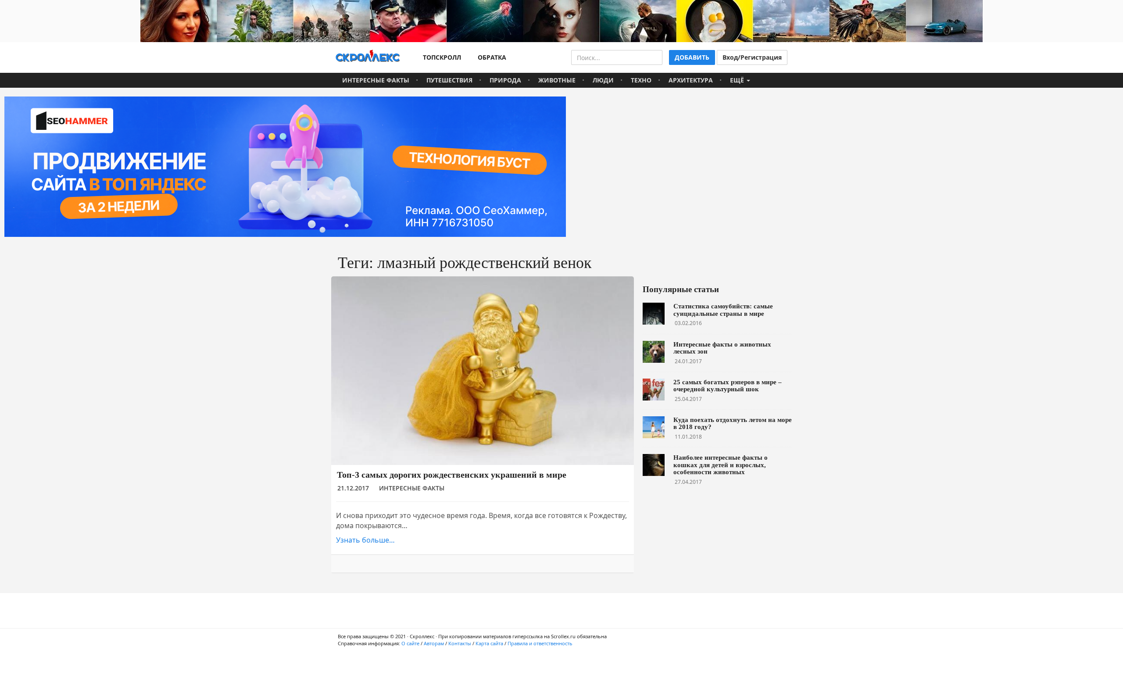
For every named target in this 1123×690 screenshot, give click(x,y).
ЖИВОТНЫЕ (557, 80)
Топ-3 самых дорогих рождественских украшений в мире (451, 474)
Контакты (459, 643)
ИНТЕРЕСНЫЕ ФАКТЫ (375, 80)
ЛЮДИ (603, 80)
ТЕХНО (641, 80)
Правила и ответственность (540, 643)
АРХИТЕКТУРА (691, 80)
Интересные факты (411, 488)
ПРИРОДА (505, 80)
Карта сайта (489, 643)
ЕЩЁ (738, 80)
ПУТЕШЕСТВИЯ (449, 80)
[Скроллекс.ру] (368, 57)
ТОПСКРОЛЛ (440, 57)
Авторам (434, 643)
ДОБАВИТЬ (692, 57)
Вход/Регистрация (752, 57)
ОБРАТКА (490, 57)
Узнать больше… (365, 540)
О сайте (410, 643)
